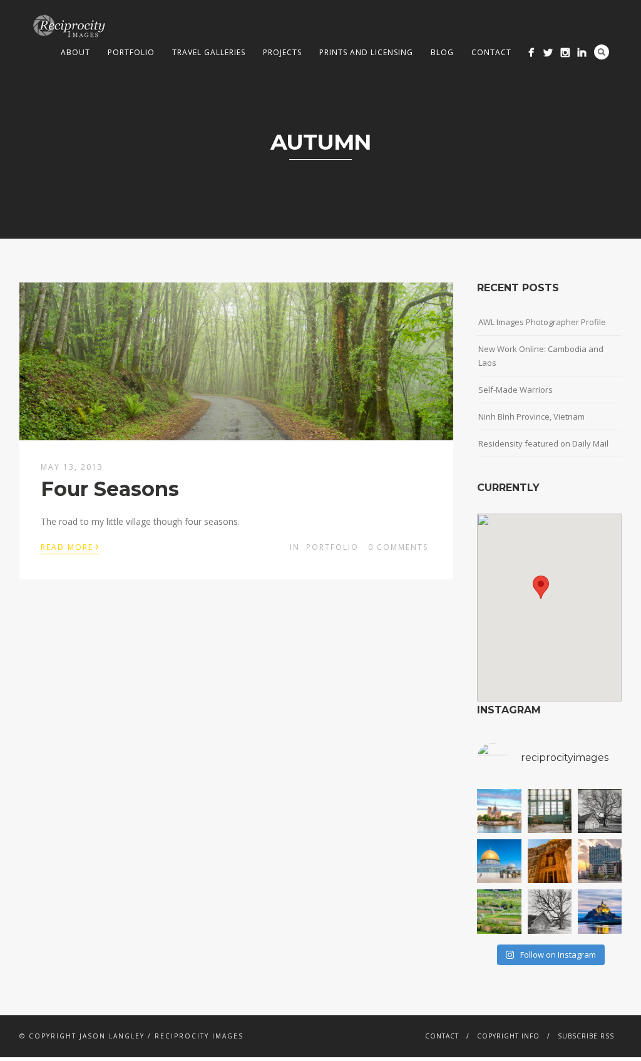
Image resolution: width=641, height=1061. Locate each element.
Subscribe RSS (586, 1036)
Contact (491, 52)
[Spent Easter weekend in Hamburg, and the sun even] (600, 861)
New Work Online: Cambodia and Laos (540, 355)
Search (601, 52)
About (75, 52)
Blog (442, 52)
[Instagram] (565, 52)
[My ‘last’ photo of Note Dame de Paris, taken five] (499, 811)
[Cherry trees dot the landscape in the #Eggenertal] (499, 911)
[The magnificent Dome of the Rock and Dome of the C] (499, 861)
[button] (541, 587)
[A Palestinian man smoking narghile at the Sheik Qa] (550, 811)
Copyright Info (508, 1036)
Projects (282, 52)
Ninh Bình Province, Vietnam (531, 416)
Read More (70, 546)
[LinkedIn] (582, 52)
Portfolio (131, 52)
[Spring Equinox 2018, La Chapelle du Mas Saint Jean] (600, 811)
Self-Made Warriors (515, 389)
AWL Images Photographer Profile (542, 322)
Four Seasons (110, 489)
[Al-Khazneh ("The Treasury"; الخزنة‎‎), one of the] (550, 861)
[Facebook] (531, 52)
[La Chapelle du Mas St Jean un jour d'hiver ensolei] (550, 911)
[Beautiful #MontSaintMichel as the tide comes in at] (600, 911)
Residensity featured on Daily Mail (543, 443)
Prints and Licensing (366, 52)
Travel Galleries (208, 52)
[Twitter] (548, 52)
